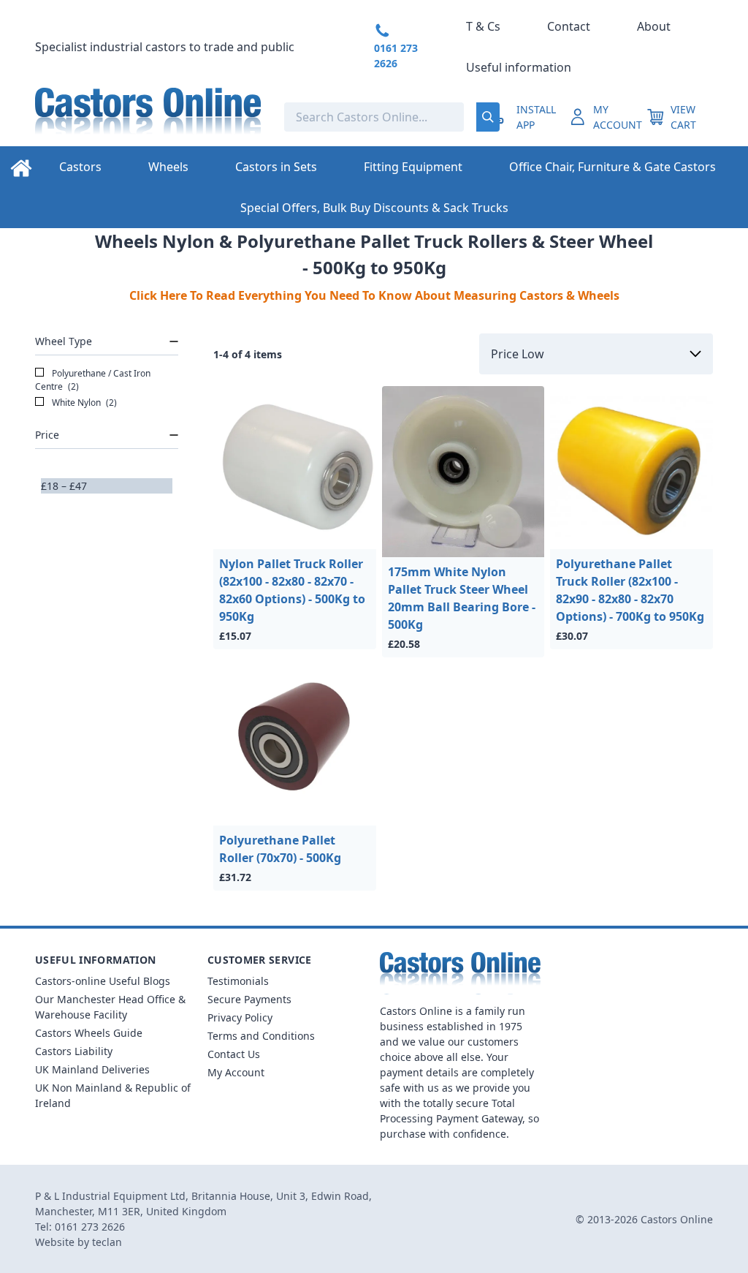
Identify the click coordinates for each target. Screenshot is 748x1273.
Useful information (518, 67)
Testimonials (238, 981)
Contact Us (233, 1054)
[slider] (40, 493)
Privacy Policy (239, 1017)
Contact (568, 26)
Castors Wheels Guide (88, 1033)
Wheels (168, 167)
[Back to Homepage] (148, 117)
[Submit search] (488, 117)
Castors (80, 167)
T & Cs (483, 26)
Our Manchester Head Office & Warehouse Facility (110, 1006)
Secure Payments (249, 999)
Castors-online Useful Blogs (102, 981)
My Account (235, 1072)
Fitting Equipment (413, 167)
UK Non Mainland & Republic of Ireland (113, 1095)
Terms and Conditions (261, 1036)
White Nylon (83, 402)
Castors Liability (73, 1051)
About (654, 26)
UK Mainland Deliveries (92, 1069)
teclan (107, 1242)
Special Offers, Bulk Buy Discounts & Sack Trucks (374, 208)
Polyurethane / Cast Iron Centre (92, 380)
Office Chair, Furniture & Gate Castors (612, 167)
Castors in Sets (276, 167)
